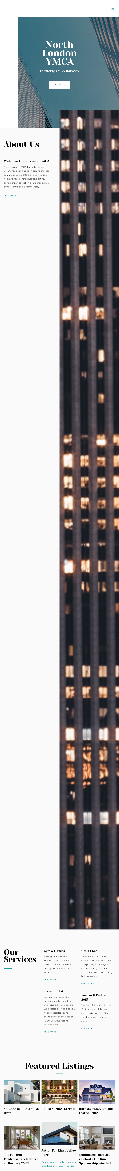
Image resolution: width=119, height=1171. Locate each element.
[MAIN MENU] (113, 8)
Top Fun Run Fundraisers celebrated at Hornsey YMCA (21, 1159)
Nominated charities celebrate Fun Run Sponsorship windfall (95, 1159)
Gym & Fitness (54, 951)
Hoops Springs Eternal (58, 1108)
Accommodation (56, 991)
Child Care (89, 951)
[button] (59, 85)
